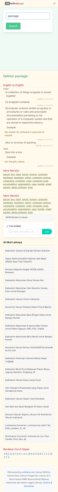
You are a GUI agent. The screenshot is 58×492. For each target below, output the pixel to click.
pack (18, 174)
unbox (28, 177)
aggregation (24, 184)
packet (6, 187)
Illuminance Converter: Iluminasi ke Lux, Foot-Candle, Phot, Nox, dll (27, 437)
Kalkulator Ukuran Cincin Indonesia (22, 299)
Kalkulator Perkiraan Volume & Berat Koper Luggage (26, 360)
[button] (54, 3)
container (20, 181)
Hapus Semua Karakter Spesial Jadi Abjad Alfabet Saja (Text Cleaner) (25, 260)
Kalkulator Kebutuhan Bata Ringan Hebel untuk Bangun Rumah (28, 316)
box (13, 174)
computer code (40, 181)
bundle (41, 184)
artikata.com (28, 472)
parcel (6, 174)
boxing (33, 174)
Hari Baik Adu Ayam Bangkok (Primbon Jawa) (27, 406)
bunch (25, 174)
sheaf (48, 184)
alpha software (19, 187)
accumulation (10, 184)
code (28, 181)
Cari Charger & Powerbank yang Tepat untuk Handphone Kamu (27, 389)
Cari (47, 231)
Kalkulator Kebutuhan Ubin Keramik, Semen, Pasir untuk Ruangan (26, 289)
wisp (30, 187)
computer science (41, 177)
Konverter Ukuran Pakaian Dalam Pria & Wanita (28, 307)
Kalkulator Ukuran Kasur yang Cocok (23, 380)
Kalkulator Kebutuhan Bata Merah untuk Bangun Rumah (28, 338)
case (34, 184)
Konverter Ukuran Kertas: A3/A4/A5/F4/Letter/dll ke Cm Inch (29, 349)
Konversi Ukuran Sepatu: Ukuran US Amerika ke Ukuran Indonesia (28, 416)
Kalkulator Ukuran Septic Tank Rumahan (25, 398)
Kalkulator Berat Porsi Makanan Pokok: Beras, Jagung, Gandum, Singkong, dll (27, 370)
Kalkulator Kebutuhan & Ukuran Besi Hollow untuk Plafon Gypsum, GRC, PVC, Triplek (26, 327)
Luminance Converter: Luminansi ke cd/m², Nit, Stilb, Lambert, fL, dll (28, 427)
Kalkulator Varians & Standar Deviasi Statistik (27, 250)
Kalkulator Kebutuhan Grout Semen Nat (24, 280)
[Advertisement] (29, 50)
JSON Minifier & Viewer (16, 217)
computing (8, 181)
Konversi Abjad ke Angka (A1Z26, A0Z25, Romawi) (24, 271)
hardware (19, 177)
